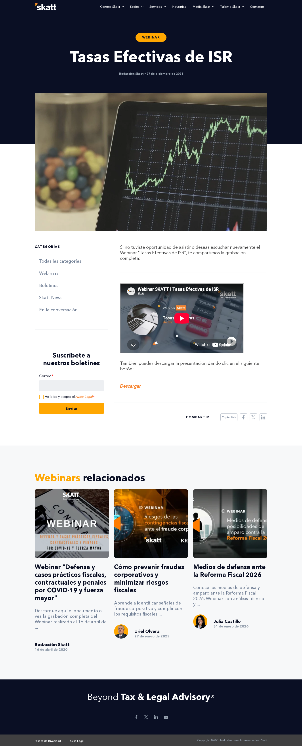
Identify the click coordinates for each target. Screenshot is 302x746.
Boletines (48, 285)
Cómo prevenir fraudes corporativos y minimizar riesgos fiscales (149, 578)
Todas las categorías (60, 261)
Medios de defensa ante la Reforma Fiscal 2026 (229, 570)
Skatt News (50, 297)
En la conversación (58, 309)
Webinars (49, 273)
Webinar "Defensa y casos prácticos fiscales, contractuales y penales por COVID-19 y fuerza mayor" (70, 582)
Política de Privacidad (48, 740)
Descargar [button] (130, 386)
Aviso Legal (84, 396)
